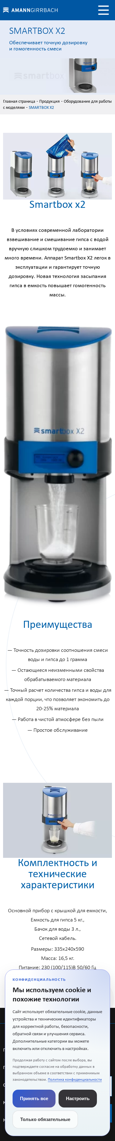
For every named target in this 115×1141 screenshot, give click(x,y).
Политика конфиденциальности (75, 1080)
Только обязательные (45, 1119)
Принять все (34, 1098)
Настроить (78, 1098)
